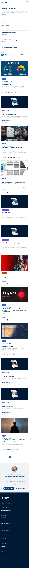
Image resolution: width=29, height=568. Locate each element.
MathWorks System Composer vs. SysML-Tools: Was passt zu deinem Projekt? (13, 440)
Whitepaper (24, 54)
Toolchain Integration (4, 532)
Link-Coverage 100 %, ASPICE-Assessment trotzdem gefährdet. (12, 83)
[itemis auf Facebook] (6, 507)
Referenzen (3, 553)
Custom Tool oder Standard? (9, 114)
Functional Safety (4, 517)
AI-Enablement (3, 538)
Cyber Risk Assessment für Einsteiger (11, 244)
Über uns (2, 549)
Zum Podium (4, 281)
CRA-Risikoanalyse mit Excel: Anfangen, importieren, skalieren (12, 345)
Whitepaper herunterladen (6, 120)
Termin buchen (9, 488)
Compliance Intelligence (6, 510)
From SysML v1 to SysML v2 (8, 406)
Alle (2, 54)
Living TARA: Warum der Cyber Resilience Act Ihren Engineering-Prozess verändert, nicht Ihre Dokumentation (14, 310)
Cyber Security (3, 515)
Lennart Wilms (9, 478)
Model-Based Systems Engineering (6, 525)
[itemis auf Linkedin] (1, 507)
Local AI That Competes (8, 376)
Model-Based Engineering (6, 523)
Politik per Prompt (6, 277)
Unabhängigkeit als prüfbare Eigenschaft (12, 214)
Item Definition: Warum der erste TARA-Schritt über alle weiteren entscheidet (13, 183)
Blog (7, 54)
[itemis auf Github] (8, 507)
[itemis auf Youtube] (3, 507)
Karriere (2, 556)
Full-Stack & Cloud (4, 543)
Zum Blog (3, 90)
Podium (18, 54)
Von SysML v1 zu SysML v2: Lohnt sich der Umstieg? (12, 148)
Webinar (12, 54)
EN (22, 2)
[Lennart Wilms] (14, 469)
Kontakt (2, 558)
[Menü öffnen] (27, 2)
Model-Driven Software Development (7, 528)
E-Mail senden (21, 488)
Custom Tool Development (5, 530)
